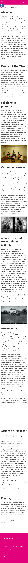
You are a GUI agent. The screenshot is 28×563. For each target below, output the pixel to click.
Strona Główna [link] (4, 7)
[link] (2, 5)
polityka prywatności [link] (12, 549)
